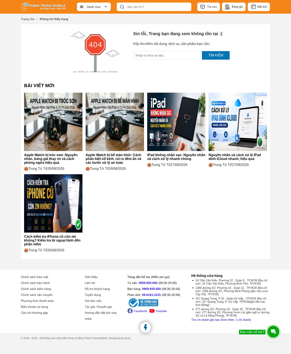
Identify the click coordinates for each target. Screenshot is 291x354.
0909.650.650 (148, 283)
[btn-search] (122, 7)
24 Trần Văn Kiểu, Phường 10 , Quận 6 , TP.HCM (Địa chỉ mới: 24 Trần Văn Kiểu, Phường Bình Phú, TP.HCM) (231, 282)
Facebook (140, 311)
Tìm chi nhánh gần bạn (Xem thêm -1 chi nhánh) (221, 319)
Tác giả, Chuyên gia (98, 306)
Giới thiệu (91, 277)
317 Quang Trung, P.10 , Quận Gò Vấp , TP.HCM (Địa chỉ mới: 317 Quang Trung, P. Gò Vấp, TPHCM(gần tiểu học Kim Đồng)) (231, 302)
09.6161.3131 (151, 294)
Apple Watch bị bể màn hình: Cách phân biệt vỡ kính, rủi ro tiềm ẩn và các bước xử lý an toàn (113, 158)
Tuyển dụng (93, 294)
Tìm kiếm (215, 55)
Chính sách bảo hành (35, 283)
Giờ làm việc (93, 300)
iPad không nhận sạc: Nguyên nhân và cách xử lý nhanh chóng (176, 157)
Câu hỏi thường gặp (34, 312)
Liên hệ (90, 283)
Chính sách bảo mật (34, 277)
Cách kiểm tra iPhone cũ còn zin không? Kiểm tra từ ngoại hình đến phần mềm (52, 240)
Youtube (161, 311)
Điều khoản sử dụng (34, 306)
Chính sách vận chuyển (37, 294)
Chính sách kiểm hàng (36, 289)
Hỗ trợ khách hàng (97, 289)
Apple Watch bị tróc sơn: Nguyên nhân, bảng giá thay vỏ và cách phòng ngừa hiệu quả (51, 158)
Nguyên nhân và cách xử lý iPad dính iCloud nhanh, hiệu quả (235, 157)
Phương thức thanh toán (37, 300)
